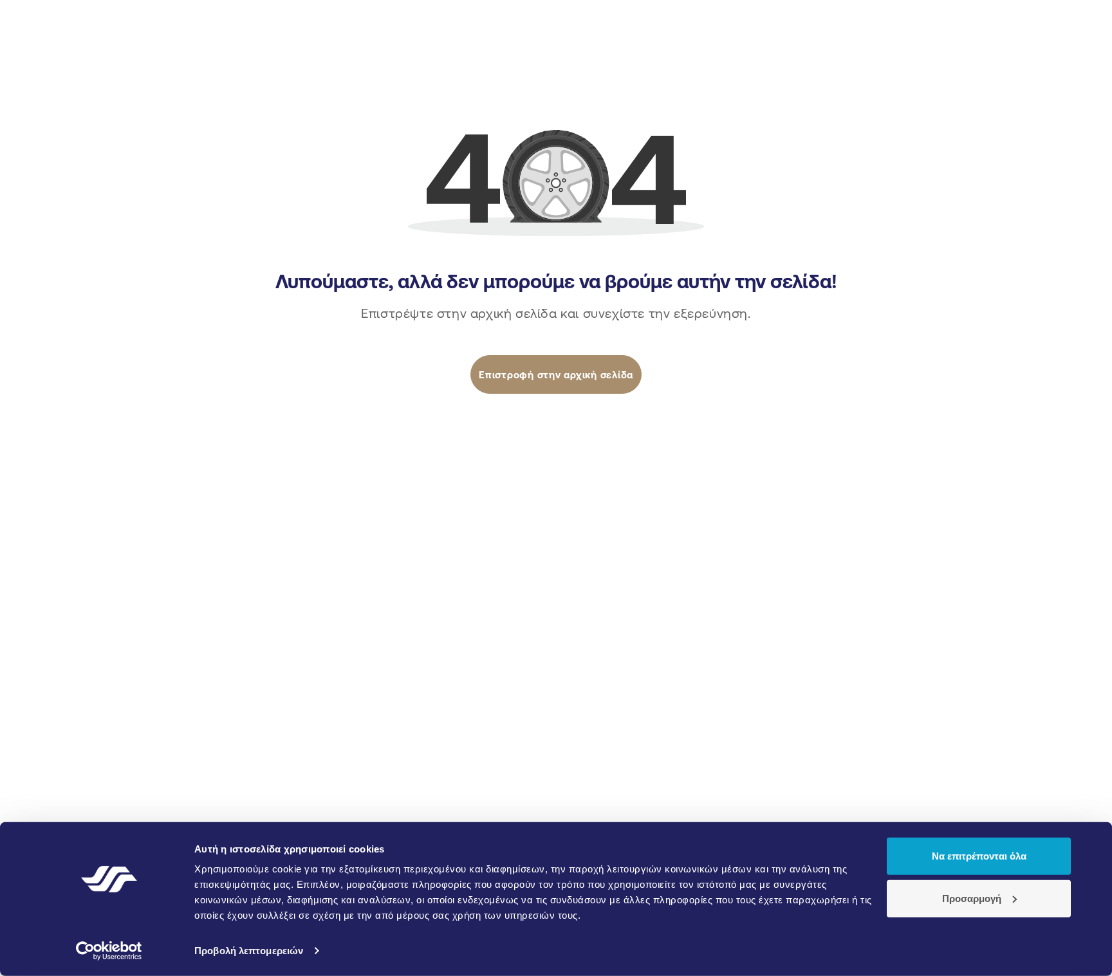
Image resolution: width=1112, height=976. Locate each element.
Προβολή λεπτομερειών (248, 950)
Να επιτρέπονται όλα (979, 856)
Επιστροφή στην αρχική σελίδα (556, 374)
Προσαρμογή (971, 897)
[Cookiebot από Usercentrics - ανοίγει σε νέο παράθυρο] (109, 951)
